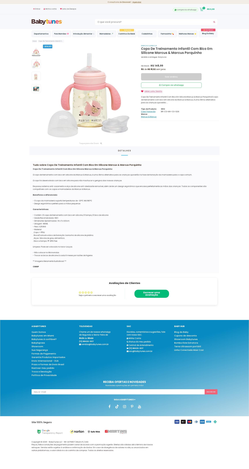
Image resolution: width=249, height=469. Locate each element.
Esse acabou (171, 76)
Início (35, 41)
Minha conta (51, 9)
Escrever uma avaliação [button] (151, 293)
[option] (90, 92)
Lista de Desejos (69, 9)
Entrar (37, 9)
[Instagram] (124, 406)
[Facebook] (109, 406)
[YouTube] (139, 406)
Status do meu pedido (139, 341)
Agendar (136, 2)
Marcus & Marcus (149, 45)
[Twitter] (117, 406)
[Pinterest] (132, 406)
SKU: (163, 109)
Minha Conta (134, 338)
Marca (144, 114)
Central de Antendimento (140, 345)
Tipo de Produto (148, 109)
